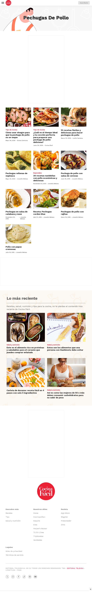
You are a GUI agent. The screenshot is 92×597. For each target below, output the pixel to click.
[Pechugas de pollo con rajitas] (73, 198)
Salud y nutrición (13, 345)
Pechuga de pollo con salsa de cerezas (72, 174)
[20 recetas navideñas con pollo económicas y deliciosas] (46, 160)
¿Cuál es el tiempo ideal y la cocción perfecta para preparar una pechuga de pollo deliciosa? (45, 137)
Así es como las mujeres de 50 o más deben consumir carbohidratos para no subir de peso (65, 395)
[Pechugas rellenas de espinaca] (18, 160)
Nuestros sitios (40, 509)
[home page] (8, 3)
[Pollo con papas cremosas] (18, 233)
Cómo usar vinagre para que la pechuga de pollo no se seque (18, 135)
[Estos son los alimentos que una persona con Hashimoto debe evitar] (66, 327)
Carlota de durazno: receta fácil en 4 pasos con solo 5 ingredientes (25, 391)
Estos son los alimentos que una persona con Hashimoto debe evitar (65, 348)
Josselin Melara (22, 179)
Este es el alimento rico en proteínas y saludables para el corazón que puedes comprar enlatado (25, 350)
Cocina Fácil (49, 145)
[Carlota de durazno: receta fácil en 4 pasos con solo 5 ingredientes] (26, 372)
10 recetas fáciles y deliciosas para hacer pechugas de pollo (72, 132)
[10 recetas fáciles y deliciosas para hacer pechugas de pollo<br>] (73, 117)
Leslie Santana (78, 138)
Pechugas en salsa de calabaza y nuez (16, 212)
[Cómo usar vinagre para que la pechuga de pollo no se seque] (18, 117)
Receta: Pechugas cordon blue (42, 212)
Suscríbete (84, 3)
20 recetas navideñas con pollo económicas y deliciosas (45, 178)
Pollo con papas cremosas (14, 248)
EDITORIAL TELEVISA (75, 568)
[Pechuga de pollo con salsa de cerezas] (73, 160)
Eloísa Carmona (22, 140)
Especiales (37, 173)
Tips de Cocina (11, 130)
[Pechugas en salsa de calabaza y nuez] (18, 198)
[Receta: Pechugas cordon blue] (46, 198)
